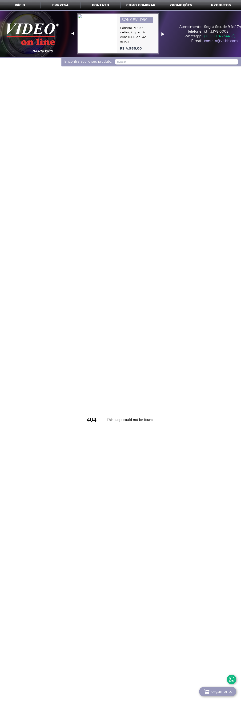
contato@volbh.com (221, 41)
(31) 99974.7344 (217, 36)
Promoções (180, 5)
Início (20, 5)
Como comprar (140, 5)
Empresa (60, 5)
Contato (100, 5)
